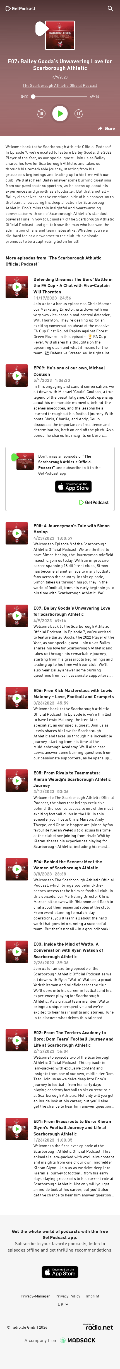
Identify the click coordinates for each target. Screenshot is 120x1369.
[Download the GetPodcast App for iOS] (73, 486)
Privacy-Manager (35, 1296)
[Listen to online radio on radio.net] (98, 1326)
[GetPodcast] (20, 8)
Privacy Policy (68, 1296)
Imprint (92, 1296)
